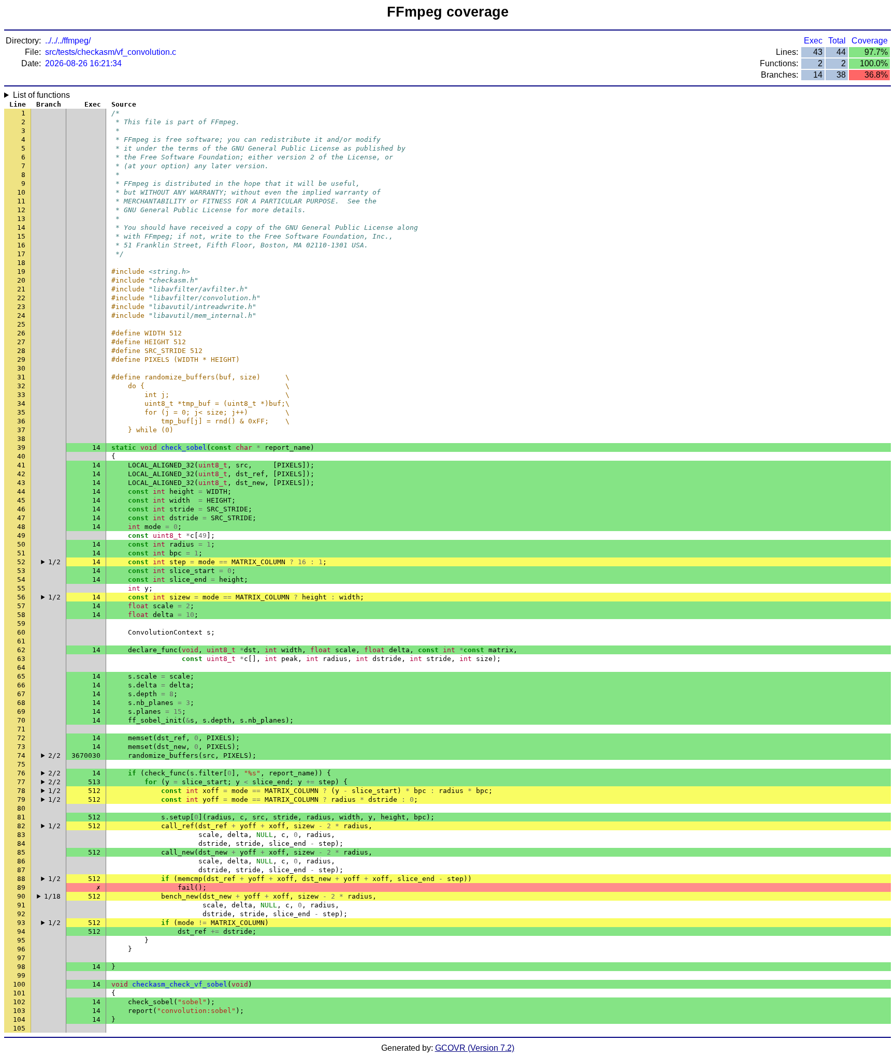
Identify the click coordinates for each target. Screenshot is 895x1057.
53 (21, 571)
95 (21, 940)
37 (21, 430)
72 (21, 738)
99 (21, 975)
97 (21, 958)
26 (21, 333)
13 (21, 219)
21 (21, 289)
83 (21, 835)
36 (21, 421)
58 (21, 615)
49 (21, 535)
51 (21, 553)
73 (21, 747)
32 (21, 386)
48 (21, 527)
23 (21, 307)
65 (21, 676)
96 (21, 949)
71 (21, 729)
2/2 (54, 755)
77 (21, 782)
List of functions (41, 95)
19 (21, 271)
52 (21, 562)
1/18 (52, 896)
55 (21, 588)
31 (21, 377)
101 (19, 993)
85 (21, 852)
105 (19, 1028)
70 (21, 720)
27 (21, 342)
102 (19, 1002)
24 (21, 315)
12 (21, 210)
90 (21, 896)
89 (21, 887)
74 (21, 755)
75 (21, 764)
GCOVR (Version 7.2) (474, 1048)
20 (21, 280)
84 (21, 843)
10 (21, 192)
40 (21, 456)
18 (21, 263)
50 (21, 544)
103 (19, 1011)
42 (21, 474)
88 (21, 879)
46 (21, 509)
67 (21, 694)
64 (21, 667)
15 (21, 236)
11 (21, 201)
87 (21, 870)
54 (21, 579)
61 (21, 641)
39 (21, 447)
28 (21, 351)
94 (21, 931)
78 (21, 791)
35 (21, 412)
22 (21, 298)
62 (21, 650)
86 (21, 861)
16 (21, 245)
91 (21, 905)
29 (21, 359)
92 (21, 914)
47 (21, 518)
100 (19, 984)
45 (21, 500)
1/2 (54, 562)
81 (21, 817)
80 (21, 808)
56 (21, 597)
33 (21, 395)
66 (21, 685)
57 (21, 606)
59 (21, 623)
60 (21, 632)
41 (21, 465)
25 (21, 324)
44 (21, 491)
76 (21, 773)
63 (21, 659)
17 (21, 254)
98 (21, 967)
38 (21, 439)
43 (21, 483)
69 (21, 711)
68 (21, 703)
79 (21, 799)
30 (21, 368)
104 (19, 1019)
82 (21, 826)
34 (21, 403)
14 (21, 227)
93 (21, 923)
